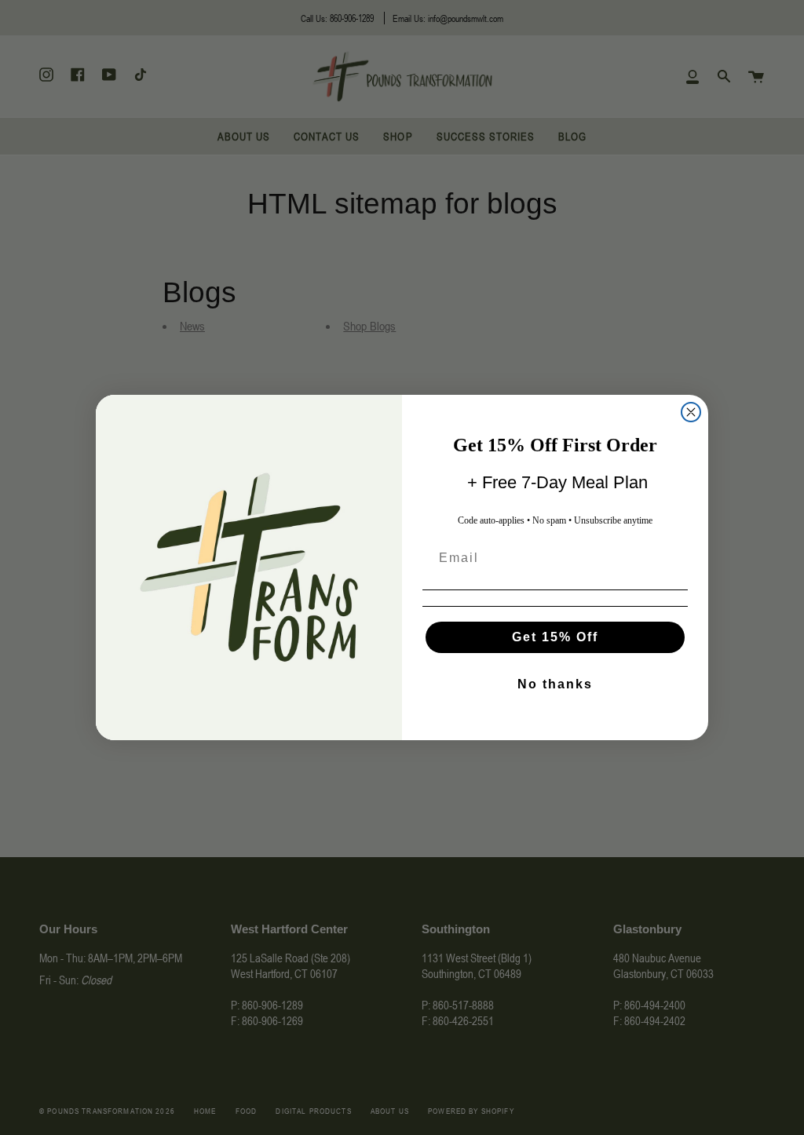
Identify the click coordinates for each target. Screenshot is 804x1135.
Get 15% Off (555, 637)
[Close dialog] (691, 412)
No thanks (555, 684)
